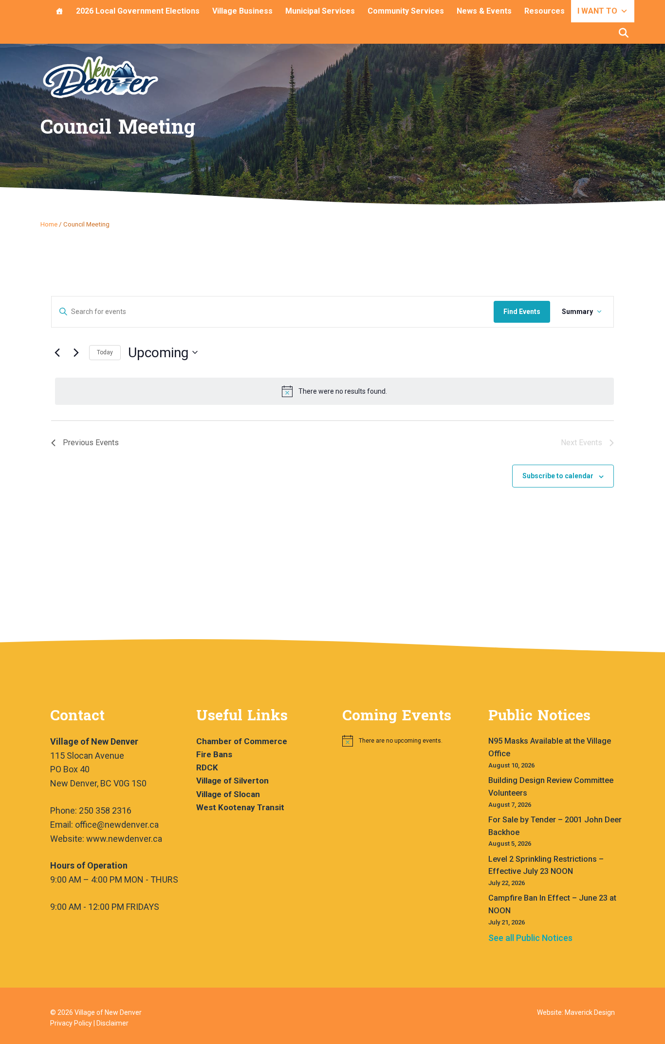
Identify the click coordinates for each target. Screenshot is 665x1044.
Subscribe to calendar (557, 476)
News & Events (484, 11)
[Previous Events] (57, 352)
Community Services (406, 11)
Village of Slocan (228, 794)
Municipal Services (320, 11)
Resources (544, 11)
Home (48, 224)
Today (105, 352)
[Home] (59, 11)
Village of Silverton (232, 780)
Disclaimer (112, 1023)
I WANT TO (597, 11)
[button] (623, 33)
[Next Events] (76, 352)
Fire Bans (214, 754)
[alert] (334, 391)
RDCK (207, 767)
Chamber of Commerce (241, 741)
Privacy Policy (71, 1023)
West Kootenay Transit (240, 807)
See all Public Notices (530, 938)
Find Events (521, 311)
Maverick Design (590, 1012)
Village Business (242, 11)
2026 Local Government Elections (138, 11)
